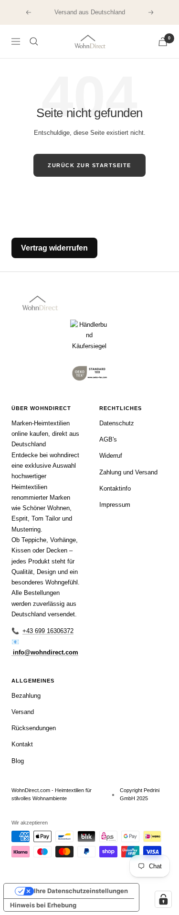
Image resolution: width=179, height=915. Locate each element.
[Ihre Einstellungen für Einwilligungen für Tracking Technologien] (163, 899)
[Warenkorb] (163, 41)
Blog (17, 760)
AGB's (108, 439)
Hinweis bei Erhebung (43, 905)
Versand (22, 711)
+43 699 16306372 (48, 630)
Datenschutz (116, 423)
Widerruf (110, 455)
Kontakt (22, 744)
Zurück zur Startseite (89, 165)
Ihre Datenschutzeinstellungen (81, 891)
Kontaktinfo (115, 488)
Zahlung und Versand (128, 472)
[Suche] (34, 41)
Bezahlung (26, 695)
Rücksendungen (33, 728)
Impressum (114, 504)
